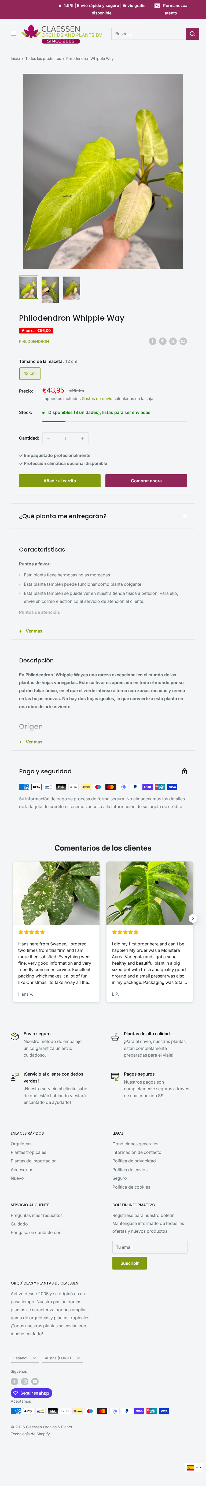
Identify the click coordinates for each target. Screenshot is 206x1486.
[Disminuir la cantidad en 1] (48, 438)
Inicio (15, 58)
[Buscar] (192, 34)
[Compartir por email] (183, 341)
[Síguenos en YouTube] (35, 1381)
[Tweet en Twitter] (173, 341)
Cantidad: (29, 438)
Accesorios (22, 1169)
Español (20, 1358)
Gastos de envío (97, 398)
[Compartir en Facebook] (152, 341)
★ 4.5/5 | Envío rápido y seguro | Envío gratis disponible (101, 9)
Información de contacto (136, 1152)
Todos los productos (43, 58)
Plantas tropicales (28, 1152)
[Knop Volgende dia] (193, 918)
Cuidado (19, 1224)
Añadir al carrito (59, 480)
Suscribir (129, 1263)
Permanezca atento (175, 9)
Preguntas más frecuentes (36, 1215)
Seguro (119, 1178)
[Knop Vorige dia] (13, 918)
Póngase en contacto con (36, 1232)
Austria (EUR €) (58, 1358)
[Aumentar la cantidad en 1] (82, 438)
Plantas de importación (34, 1160)
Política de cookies (131, 1187)
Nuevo (17, 1178)
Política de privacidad (134, 1160)
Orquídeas (21, 1143)
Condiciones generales (135, 1143)
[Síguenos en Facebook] (14, 1381)
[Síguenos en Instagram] (24, 1381)
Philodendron (34, 341)
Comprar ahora (146, 480)
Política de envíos (130, 1169)
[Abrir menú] (13, 34)
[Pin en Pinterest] (163, 341)
